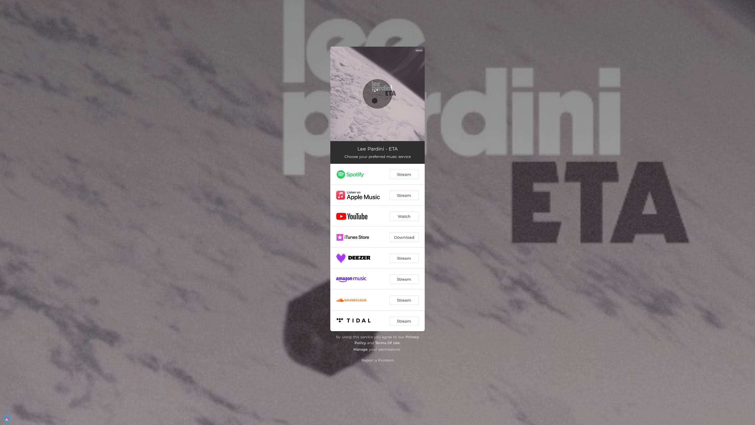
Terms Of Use (387, 343)
